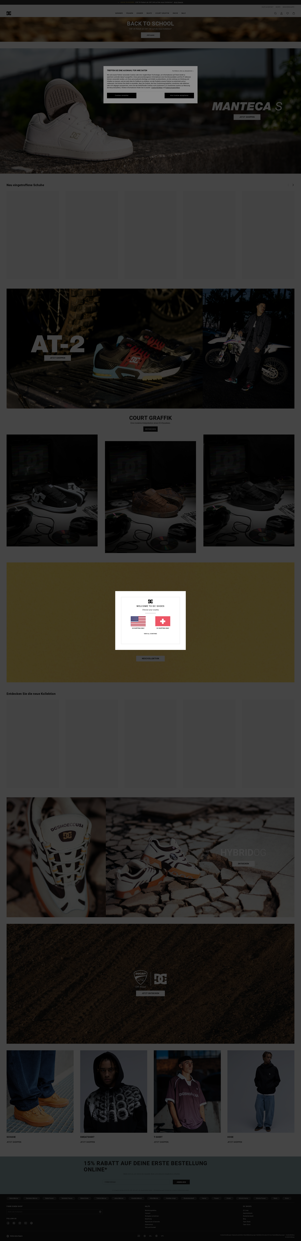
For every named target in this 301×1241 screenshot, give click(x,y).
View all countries (150, 633)
